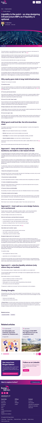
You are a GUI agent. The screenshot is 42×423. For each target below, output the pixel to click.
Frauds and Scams (17, 419)
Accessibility (24, 419)
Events (2, 409)
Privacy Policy (10, 419)
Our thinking (3, 404)
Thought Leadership (8, 8)
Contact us (30, 401)
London (16, 404)
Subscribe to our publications (33, 404)
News (2, 407)
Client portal (30, 407)
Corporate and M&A (5, 314)
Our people (3, 401)
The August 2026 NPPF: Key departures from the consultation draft (30, 332)
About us (3, 406)
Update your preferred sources (10, 373)
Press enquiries (31, 402)
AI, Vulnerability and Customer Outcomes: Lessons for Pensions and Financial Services (10, 333)
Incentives (13, 314)
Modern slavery (31, 419)
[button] (6, 354)
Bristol (16, 401)
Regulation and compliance (6, 413)
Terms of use (3, 419)
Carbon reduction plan (5, 421)
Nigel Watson (9, 22)
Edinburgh (16, 402)
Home (2, 8)
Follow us (26, 370)
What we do (3, 402)
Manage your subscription (33, 406)
